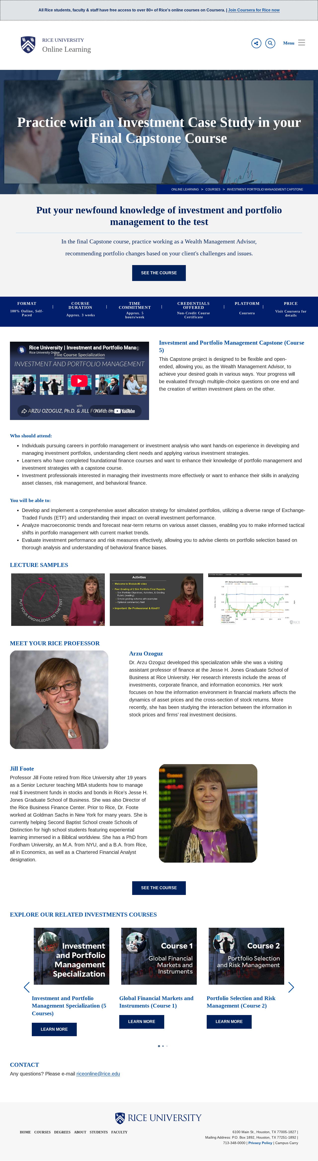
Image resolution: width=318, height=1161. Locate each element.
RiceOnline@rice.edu (98, 1073)
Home (25, 1132)
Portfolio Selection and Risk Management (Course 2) (241, 1002)
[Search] (270, 43)
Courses (212, 189)
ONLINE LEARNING (185, 189)
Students (99, 1132)
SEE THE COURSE (159, 273)
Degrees (62, 1132)
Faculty (119, 1132)
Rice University (63, 40)
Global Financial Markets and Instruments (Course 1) (156, 1002)
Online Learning (66, 49)
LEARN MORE (54, 1029)
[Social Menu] (256, 43)
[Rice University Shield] (28, 44)
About (80, 1132)
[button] (291, 987)
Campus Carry (286, 1143)
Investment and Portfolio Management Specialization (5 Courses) (69, 1006)
